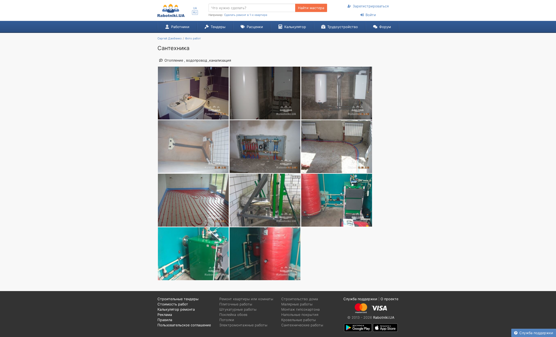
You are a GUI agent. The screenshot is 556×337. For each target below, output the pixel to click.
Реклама (164, 314)
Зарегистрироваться (371, 6)
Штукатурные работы (237, 309)
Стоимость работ (172, 304)
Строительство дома (299, 299)
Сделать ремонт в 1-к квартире (245, 15)
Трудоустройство (342, 27)
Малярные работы (297, 304)
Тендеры (218, 27)
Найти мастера (311, 8)
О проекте (389, 299)
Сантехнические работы (302, 325)
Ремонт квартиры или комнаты (246, 299)
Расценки (255, 27)
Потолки (226, 320)
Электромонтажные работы (243, 325)
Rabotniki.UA (383, 317)
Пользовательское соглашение (184, 325)
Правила (164, 320)
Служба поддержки (536, 333)
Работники (180, 27)
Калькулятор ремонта (176, 309)
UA (195, 8)
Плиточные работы (235, 304)
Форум (385, 27)
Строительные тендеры (178, 299)
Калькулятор (295, 27)
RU (195, 12)
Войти (371, 15)
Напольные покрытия (299, 314)
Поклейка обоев (233, 314)
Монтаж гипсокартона (300, 309)
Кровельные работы (298, 320)
